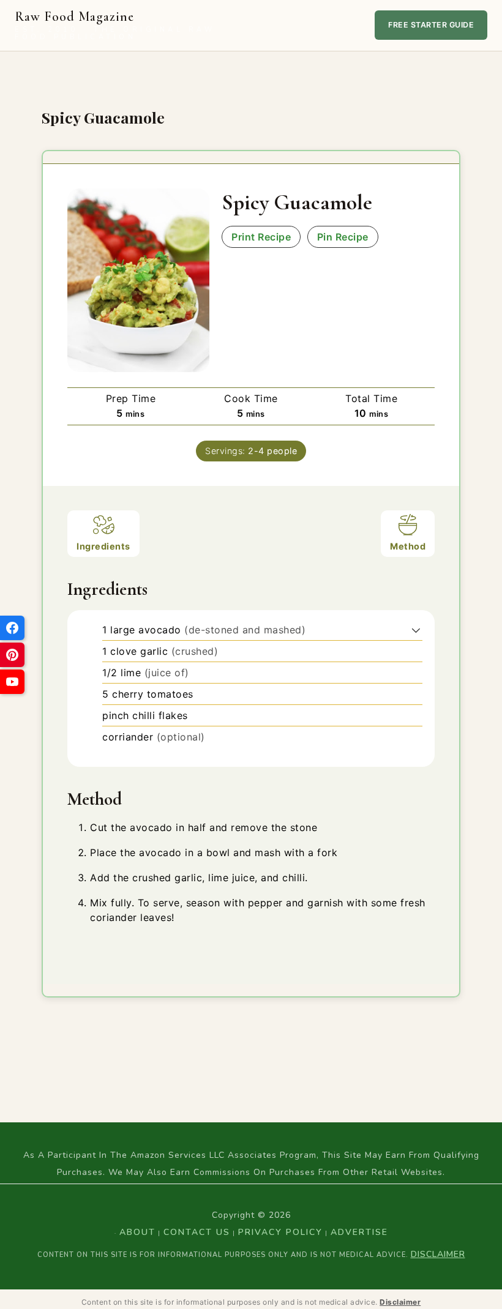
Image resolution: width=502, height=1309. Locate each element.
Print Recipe (261, 237)
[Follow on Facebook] (12, 628)
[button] (416, 630)
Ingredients (103, 546)
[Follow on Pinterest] (12, 655)
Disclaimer (438, 1254)
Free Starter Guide (431, 24)
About (137, 1232)
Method (407, 546)
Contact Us (196, 1232)
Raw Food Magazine (115, 25)
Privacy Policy (280, 1232)
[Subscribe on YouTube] (12, 681)
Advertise (359, 1232)
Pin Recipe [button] (343, 237)
